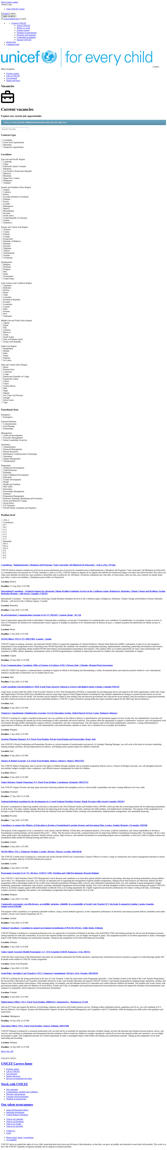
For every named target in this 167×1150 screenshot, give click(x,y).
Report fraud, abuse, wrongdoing (20, 1137)
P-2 (4, 551)
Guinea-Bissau (9, 386)
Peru (5, 314)
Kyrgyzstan (8, 239)
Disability (7, 472)
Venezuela (7, 316)
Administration (9, 447)
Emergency (8, 417)
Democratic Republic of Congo (16, 376)
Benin (5, 367)
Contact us (10, 1131)
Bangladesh (8, 348)
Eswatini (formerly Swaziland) (15, 197)
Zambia (6, 220)
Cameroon (7, 372)
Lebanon (7, 330)
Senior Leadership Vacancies (15, 440)
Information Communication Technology (20, 454)
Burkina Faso (8, 369)
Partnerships (8, 428)
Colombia (7, 297)
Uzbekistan (8, 258)
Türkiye (6, 251)
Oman (5, 335)
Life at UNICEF (13, 76)
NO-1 (5, 543)
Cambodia (7, 162)
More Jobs (7, 1051)
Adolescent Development (13, 468)
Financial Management (12, 449)
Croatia (6, 232)
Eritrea (6, 194)
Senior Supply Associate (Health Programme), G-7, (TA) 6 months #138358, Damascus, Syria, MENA (45, 952)
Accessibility (11, 1140)
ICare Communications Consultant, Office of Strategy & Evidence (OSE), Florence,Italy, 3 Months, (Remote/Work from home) (57, 665)
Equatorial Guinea (10, 379)
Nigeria (6, 393)
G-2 (5, 529)
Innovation (7, 489)
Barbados (7, 288)
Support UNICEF (24, 40)
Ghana (6, 383)
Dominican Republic (11, 299)
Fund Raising (8, 426)
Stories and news (13, 80)
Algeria (6, 323)
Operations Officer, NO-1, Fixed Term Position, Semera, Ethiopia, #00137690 (35, 1026)
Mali (5, 388)
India (5, 353)
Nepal (5, 355)
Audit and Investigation (13, 435)
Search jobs (11, 42)
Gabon (6, 381)
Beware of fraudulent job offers (19, 1078)
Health (6, 482)
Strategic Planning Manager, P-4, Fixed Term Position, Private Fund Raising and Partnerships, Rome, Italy (48, 739)
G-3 (5, 532)
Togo (5, 402)
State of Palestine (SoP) (13, 339)
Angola (6, 190)
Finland (6, 234)
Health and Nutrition (11, 484)
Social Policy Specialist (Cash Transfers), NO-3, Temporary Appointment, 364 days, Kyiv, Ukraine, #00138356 (49, 973)
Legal (8, 1133)
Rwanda (6, 213)
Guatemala (7, 304)
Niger (5, 391)
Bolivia (6, 290)
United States (8, 279)
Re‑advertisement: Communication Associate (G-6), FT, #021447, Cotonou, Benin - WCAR (41, 615)
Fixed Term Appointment (13, 142)
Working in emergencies (27, 33)
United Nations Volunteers (17, 1115)
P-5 (4, 558)
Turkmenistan (8, 253)
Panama (6, 311)
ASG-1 (6, 520)
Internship (7, 145)
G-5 (5, 534)
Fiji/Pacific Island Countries (14, 166)
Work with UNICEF (14, 1084)
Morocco (7, 332)
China (5, 164)
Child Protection (10, 470)
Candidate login (12, 44)
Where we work (23, 28)
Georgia (6, 236)
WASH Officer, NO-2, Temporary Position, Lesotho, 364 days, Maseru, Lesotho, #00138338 (41, 851)
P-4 (4, 555)
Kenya (6, 201)
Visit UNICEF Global (15, 9)
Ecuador (6, 302)
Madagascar (8, 206)
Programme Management (13, 496)
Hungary (7, 269)
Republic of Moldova (12, 241)
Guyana (6, 307)
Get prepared (11, 78)
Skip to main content (9, 2)
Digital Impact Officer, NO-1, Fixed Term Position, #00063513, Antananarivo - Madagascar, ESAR (44, 1002)
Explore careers (23, 30)
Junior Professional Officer (17, 1110)
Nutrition (7, 494)
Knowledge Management (13, 491)
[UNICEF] (5, 13)
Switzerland (8, 276)
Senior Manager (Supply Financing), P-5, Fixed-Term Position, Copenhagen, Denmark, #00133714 (44, 782)
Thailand (7, 183)
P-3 (4, 553)
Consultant (7, 140)
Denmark (7, 267)
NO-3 (5, 548)
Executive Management (13, 438)
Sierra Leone (8, 400)
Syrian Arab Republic (12, 342)
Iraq (5, 327)
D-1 (5, 525)
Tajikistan (7, 248)
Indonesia (7, 169)
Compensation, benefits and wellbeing (22, 1092)
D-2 (5, 527)
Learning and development (17, 1096)
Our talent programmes (17, 1104)
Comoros (7, 192)
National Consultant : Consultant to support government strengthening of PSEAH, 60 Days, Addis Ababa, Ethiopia (52, 928)
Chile (5, 295)
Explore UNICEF (18, 23)
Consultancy (8, 522)
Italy (5, 271)
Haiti (5, 309)
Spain (5, 274)
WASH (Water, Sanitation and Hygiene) (19, 508)
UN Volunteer (9, 505)
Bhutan (6, 351)
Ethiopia (6, 199)
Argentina (7, 285)
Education (7, 477)
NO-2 (5, 546)
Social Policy (8, 503)
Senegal (6, 398)
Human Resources (10, 452)
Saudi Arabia (8, 337)
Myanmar (7, 176)
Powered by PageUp (8, 1058)
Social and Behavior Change (15, 501)
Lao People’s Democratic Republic (17, 171)
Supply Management (11, 459)
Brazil (5, 292)
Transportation (9, 461)
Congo (6, 374)
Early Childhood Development (16, 475)
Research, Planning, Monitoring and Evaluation (22, 498)
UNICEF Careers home (16, 1063)
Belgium (6, 264)
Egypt (5, 325)
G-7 (5, 539)
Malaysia (7, 173)
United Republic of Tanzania (15, 218)
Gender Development (12, 480)
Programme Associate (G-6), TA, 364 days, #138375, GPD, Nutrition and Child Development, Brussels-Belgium (50, 873)
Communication (9, 424)
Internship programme (15, 1112)
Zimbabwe (7, 223)
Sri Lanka (7, 360)
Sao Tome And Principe (13, 395)
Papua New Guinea (11, 178)
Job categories (12, 1089)
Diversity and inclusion (26, 35)
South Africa (8, 215)
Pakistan (6, 358)
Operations (7, 456)
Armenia (6, 229)
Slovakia (6, 246)
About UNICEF (23, 25)
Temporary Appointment (13, 147)
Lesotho (6, 204)
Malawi (6, 208)
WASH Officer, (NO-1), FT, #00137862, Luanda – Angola (26, 639)
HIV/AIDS (8, 487)
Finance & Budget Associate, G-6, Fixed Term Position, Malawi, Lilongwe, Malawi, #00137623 (42, 761)
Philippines (7, 180)
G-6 (5, 536)
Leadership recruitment (26, 37)
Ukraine (6, 255)
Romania (7, 243)
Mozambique (8, 211)
